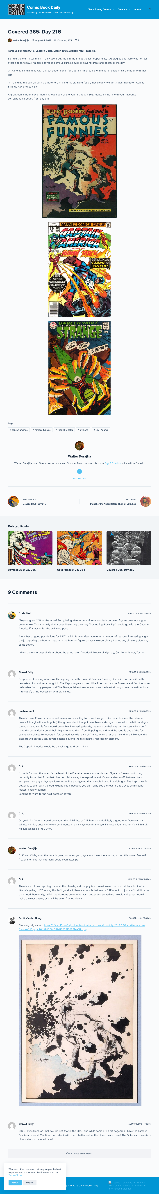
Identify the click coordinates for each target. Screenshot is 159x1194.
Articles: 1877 (79, 478)
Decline (29, 1182)
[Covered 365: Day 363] (129, 548)
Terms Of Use (15, 1175)
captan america (19, 430)
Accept (15, 1182)
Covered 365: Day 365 (22, 569)
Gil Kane (83, 430)
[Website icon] (79, 471)
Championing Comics (99, 9)
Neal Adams (100, 430)
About (137, 9)
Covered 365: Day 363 (120, 569)
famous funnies (42, 430)
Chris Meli (25, 613)
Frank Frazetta (64, 430)
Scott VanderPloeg (30, 918)
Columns (122, 9)
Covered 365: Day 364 (71, 569)
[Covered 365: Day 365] (30, 548)
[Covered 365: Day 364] (79, 548)
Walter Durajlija (28, 848)
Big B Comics (113, 463)
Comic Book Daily (43, 7)
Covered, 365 (64, 40)
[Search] (150, 9)
